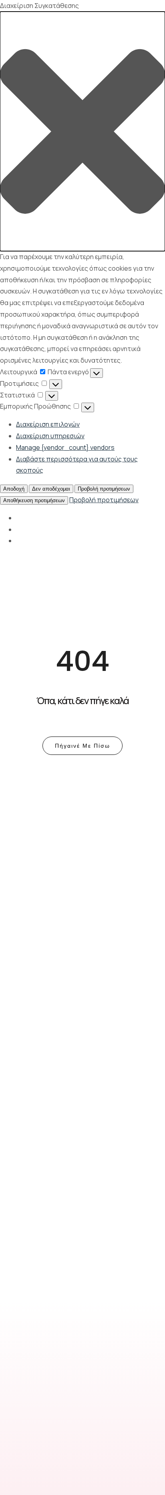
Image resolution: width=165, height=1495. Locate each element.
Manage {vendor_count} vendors (65, 447)
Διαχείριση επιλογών (48, 424)
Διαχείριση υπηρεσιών (50, 435)
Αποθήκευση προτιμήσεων (34, 500)
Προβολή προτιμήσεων (104, 489)
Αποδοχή (13, 489)
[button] (82, 131)
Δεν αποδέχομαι (51, 489)
